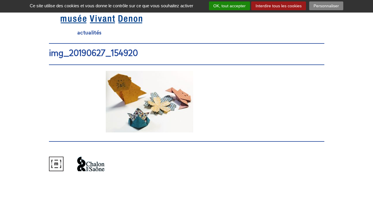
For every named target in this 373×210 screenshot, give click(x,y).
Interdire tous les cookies (279, 6)
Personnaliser (326, 6)
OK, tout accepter (229, 6)
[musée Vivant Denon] (90, 19)
